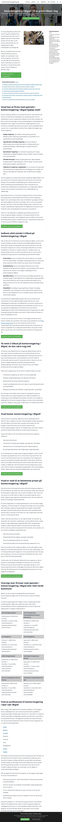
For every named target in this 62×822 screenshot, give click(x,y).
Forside (27, 2)
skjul (17, 82)
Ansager (5, 733)
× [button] (60, 813)
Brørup (5, 730)
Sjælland (43, 2)
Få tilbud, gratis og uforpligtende (31, 18)
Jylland (33, 2)
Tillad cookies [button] (25, 819)
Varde (5, 727)
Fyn (38, 2)
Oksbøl (5, 752)
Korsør (5, 749)
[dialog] (31, 817)
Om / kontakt (51, 2)
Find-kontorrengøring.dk (10, 2)
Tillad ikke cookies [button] (36, 819)
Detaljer (43, 816)
